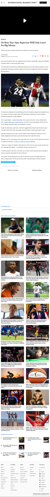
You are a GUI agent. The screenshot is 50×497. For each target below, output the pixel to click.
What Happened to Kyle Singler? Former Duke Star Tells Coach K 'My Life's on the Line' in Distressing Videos (12, 322)
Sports (2, 485)
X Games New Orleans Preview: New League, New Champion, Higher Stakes (10, 454)
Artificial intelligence (14, 479)
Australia (31, 467)
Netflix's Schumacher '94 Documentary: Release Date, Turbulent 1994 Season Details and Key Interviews (37, 429)
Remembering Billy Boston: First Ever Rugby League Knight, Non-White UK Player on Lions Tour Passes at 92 (12, 429)
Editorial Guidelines (37, 170)
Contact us (22, 469)
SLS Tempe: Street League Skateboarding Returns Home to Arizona (34, 439)
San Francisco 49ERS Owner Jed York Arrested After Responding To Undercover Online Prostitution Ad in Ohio (36, 257)
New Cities (13, 485)
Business (2, 473)
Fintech (12, 487)
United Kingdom (33, 473)
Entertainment (3, 481)
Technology (3, 479)
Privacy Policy (23, 473)
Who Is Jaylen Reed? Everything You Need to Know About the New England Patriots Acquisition (37, 300)
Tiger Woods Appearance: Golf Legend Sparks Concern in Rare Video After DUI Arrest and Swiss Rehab (12, 236)
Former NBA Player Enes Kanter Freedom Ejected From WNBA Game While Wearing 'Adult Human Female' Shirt (11, 365)
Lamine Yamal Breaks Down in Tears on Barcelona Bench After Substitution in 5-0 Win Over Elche (37, 236)
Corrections (22, 477)
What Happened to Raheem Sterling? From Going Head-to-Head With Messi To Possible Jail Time (12, 279)
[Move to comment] (48, 56)
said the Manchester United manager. (13, 122)
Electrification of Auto (15, 473)
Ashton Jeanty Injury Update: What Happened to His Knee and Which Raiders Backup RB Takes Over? (12, 300)
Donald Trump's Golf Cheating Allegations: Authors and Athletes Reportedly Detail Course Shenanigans (36, 322)
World (2, 467)
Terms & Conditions (24, 471)
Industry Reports (14, 490)
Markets (2, 471)
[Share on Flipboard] (40, 56)
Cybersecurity (13, 477)
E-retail (12, 467)
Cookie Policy (22, 475)
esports (12, 483)
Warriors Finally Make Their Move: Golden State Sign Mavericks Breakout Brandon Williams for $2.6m (11, 408)
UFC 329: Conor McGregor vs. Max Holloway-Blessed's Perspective (34, 454)
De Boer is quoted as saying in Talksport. (24, 141)
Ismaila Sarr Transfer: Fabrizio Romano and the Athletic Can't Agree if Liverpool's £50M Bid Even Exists (12, 343)
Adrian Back (5, 54)
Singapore (32, 471)
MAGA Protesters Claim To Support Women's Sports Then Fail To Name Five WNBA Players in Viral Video (37, 386)
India (31, 469)
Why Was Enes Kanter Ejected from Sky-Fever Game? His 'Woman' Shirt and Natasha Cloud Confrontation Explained (37, 279)
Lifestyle (2, 483)
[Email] (45, 56)
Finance (12, 475)
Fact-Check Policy (23, 481)
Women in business (14, 481)
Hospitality (13, 469)
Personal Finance (4, 477)
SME (2, 475)
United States (32, 475)
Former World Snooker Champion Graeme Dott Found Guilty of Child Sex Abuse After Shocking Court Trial (36, 365)
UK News (2, 469)
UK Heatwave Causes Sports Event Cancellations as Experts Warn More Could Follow (11, 386)
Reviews (2, 487)
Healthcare (13, 471)
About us (22, 467)
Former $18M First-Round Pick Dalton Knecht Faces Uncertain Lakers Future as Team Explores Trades (37, 343)
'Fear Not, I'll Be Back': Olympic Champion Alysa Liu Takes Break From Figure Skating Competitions (36, 408)
